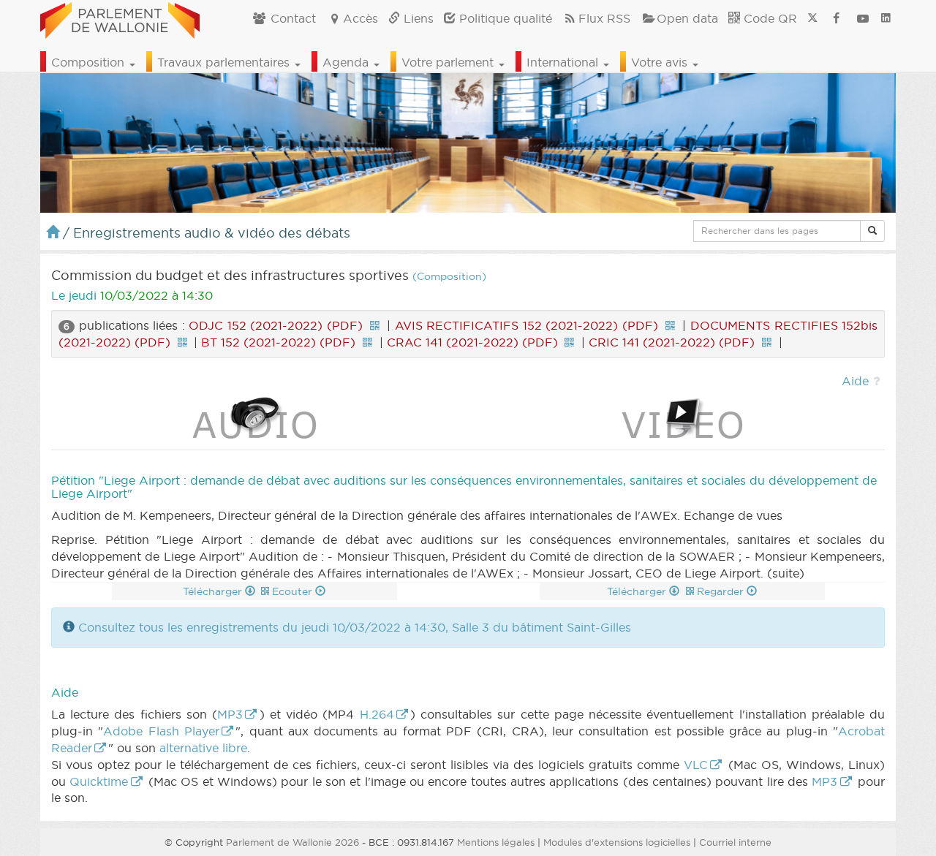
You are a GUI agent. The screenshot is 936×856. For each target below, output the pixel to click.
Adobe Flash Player (161, 731)
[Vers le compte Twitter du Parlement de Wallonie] (812, 18)
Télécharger (214, 591)
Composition (89, 62)
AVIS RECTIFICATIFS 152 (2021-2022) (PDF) (526, 325)
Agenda (347, 62)
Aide (855, 381)
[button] (872, 231)
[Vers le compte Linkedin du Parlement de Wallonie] (886, 18)
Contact (291, 18)
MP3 (230, 714)
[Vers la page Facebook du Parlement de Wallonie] (836, 18)
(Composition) (449, 276)
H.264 (377, 714)
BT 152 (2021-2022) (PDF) (278, 342)
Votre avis (661, 62)
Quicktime (98, 781)
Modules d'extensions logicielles (616, 842)
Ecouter (293, 591)
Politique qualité (504, 18)
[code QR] (374, 325)
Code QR (768, 18)
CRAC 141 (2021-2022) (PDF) (472, 342)
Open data (687, 18)
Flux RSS (604, 18)
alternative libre (203, 748)
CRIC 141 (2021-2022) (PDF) (672, 342)
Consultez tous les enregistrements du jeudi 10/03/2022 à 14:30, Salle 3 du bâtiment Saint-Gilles (354, 627)
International (564, 62)
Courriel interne (735, 842)
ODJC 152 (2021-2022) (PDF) (276, 325)
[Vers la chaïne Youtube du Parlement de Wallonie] (863, 18)
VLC (696, 764)
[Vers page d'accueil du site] (120, 18)
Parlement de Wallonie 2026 (292, 842)
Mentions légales (496, 842)
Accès (360, 18)
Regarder (722, 591)
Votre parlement (449, 62)
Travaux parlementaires (225, 62)
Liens (417, 18)
